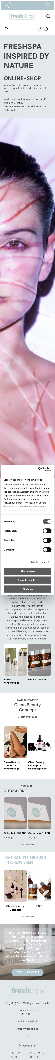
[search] (7, 29)
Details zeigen (38, 562)
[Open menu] (47, 5)
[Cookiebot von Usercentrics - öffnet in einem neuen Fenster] (38, 469)
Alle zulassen (27, 571)
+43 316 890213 (27, 1021)
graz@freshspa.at (27, 1028)
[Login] (39, 29)
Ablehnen (27, 589)
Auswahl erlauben (27, 580)
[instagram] (27, 1037)
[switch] (47, 530)
